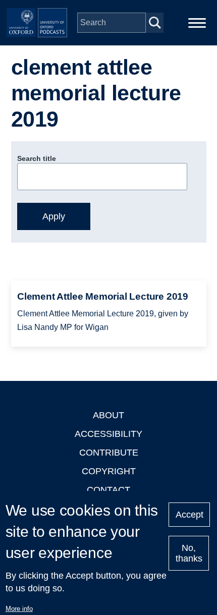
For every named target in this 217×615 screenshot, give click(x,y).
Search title (36, 158)
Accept (189, 515)
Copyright (109, 471)
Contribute (108, 453)
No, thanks (189, 553)
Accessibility (108, 434)
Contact (108, 490)
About (108, 415)
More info (19, 608)
